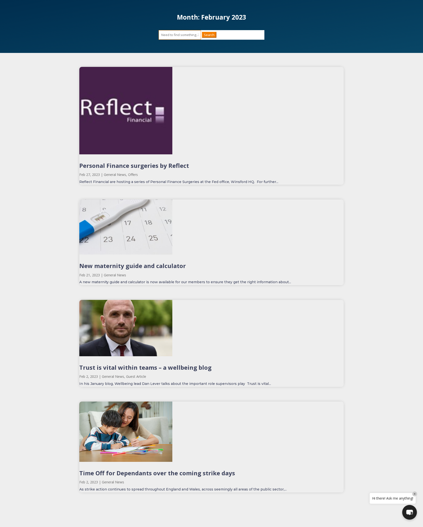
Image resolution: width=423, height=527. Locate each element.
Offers (133, 174)
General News (115, 174)
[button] (409, 512)
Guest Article (136, 376)
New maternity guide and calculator (132, 266)
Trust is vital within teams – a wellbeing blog (145, 367)
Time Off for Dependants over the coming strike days (157, 473)
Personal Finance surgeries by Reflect (134, 165)
